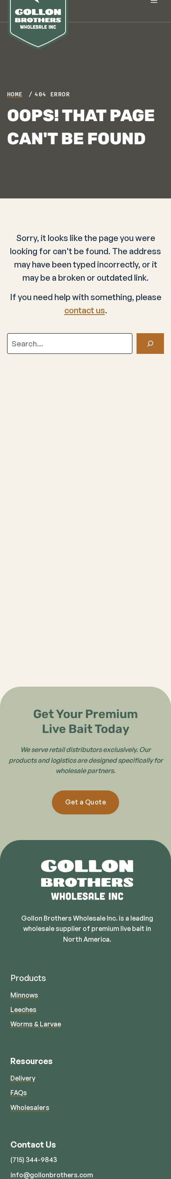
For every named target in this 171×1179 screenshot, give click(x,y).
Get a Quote (85, 802)
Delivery (22, 1078)
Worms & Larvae (35, 1024)
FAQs (18, 1092)
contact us (84, 310)
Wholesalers (29, 1107)
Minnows (24, 995)
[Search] (150, 343)
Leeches (23, 1009)
